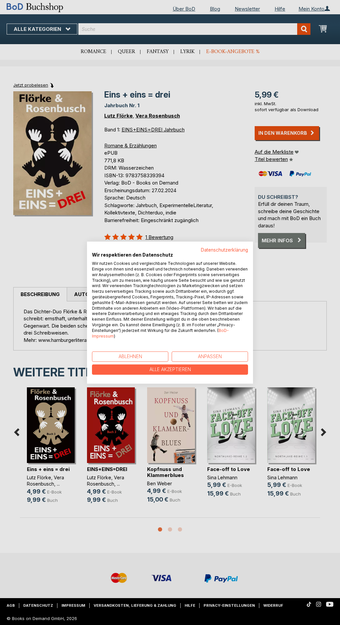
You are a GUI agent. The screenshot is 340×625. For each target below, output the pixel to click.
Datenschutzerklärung (224, 249)
